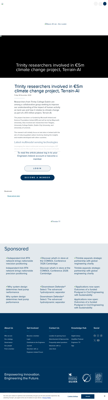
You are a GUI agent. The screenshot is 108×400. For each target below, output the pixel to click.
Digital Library (75, 336)
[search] (101, 4)
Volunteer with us (32, 349)
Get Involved (32, 328)
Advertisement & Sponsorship (59, 339)
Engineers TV (75, 342)
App (72, 346)
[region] (54, 396)
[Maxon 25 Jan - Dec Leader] (56, 24)
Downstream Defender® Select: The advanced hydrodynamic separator (52, 299)
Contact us (54, 328)
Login (37, 168)
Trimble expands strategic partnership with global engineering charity (87, 271)
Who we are (8, 336)
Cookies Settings (73, 396)
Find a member (9, 349)
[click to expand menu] (104, 4)
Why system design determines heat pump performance (17, 299)
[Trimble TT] (55, 221)
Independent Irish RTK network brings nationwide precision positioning (19, 271)
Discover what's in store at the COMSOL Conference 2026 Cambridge (55, 271)
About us (8, 328)
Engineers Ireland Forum (35, 352)
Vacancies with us (55, 346)
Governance (8, 342)
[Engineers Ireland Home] (2, 4)
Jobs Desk (52, 349)
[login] (96, 4)
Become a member (33, 336)
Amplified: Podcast (77, 339)
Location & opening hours (57, 336)
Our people (8, 346)
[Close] (104, 396)
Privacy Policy (46, 398)
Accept (88, 396)
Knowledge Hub (78, 328)
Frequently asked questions (58, 342)
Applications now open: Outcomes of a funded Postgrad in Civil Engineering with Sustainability (89, 303)
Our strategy (8, 339)
